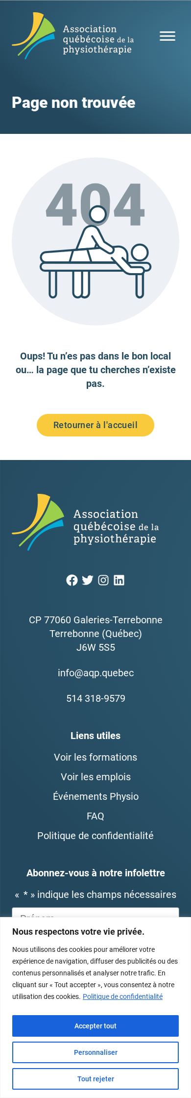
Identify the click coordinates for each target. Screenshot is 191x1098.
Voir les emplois (96, 777)
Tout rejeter (95, 1079)
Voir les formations (95, 757)
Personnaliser (96, 1052)
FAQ (95, 816)
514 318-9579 (95, 698)
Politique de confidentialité (123, 996)
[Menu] (167, 36)
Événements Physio (96, 796)
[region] (95, 1007)
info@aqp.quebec (96, 673)
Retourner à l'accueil (95, 425)
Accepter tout (95, 1026)
